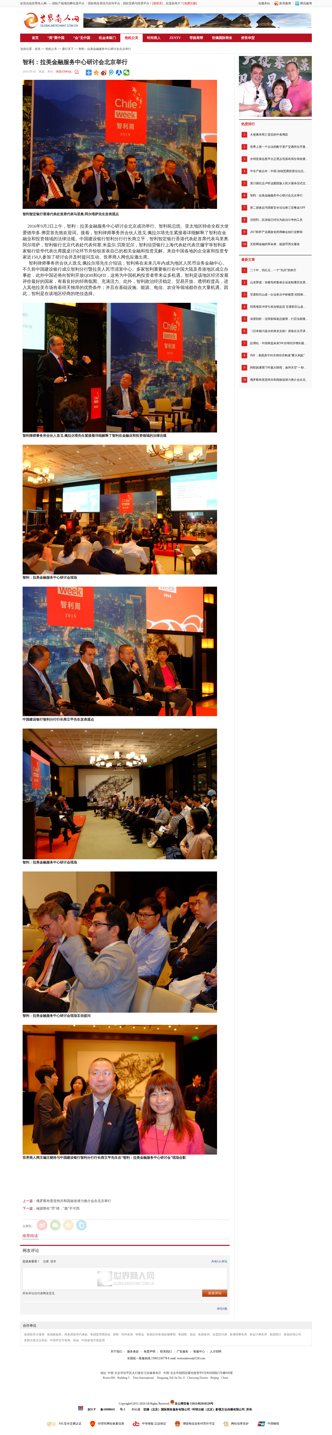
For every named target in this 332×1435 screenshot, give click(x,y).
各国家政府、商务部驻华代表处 (67, 1334)
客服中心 (199, 1351)
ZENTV (175, 38)
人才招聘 (215, 1351)
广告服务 (182, 1351)
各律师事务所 (238, 1334)
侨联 (116, 1334)
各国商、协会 (187, 1334)
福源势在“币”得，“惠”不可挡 (57, 1208)
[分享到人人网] (119, 72)
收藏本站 (264, 3)
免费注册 (190, 3)
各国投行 (275, 1334)
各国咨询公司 (292, 1334)
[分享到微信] (126, 72)
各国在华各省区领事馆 (161, 1334)
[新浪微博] (42, 1225)
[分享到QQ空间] (96, 72)
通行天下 (68, 49)
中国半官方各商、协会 (64, 1340)
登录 (53, 1261)
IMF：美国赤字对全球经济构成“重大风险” (277, 355)
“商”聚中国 (55, 38)
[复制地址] (81, 1225)
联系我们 (166, 1351)
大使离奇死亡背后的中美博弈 (269, 134)
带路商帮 (196, 38)
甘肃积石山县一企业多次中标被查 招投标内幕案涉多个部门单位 (279, 294)
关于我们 (116, 1351)
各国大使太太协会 (35, 1340)
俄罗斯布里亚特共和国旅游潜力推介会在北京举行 (73, 1201)
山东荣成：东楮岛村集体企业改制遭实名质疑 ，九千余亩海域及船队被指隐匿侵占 (279, 282)
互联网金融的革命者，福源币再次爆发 (275, 244)
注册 (46, 1261)
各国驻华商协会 (100, 1334)
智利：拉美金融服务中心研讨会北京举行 (276, 195)
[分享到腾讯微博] (111, 72)
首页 (35, 38)
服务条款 (133, 1351)
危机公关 (131, 38)
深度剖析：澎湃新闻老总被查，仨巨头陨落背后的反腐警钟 (279, 319)
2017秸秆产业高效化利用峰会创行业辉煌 (276, 232)
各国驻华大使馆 (34, 1334)
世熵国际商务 (222, 38)
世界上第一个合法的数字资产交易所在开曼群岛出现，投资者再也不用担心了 (279, 146)
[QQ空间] (68, 1225)
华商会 (139, 1334)
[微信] (55, 1225)
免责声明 (149, 1351)
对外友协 (127, 1334)
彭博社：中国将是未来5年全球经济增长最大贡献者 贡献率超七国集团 (279, 343)
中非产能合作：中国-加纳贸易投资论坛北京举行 (279, 171)
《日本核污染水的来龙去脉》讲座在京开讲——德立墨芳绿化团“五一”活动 (279, 331)
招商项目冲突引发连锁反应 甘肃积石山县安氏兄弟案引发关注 (279, 306)
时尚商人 (154, 38)
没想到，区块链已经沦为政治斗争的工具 (276, 220)
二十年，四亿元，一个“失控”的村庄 (273, 270)
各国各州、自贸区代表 (212, 1334)
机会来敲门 (107, 38)
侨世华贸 (248, 38)
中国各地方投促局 (93, 1340)
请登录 (157, 3)
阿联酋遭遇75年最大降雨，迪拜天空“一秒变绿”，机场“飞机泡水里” (279, 367)
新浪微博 (285, 3)
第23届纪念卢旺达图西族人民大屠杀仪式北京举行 (279, 183)
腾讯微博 (306, 3)
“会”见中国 (81, 38)
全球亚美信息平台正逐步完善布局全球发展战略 (279, 159)
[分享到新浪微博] (104, 72)
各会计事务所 (258, 1334)
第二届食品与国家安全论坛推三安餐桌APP (277, 207)
